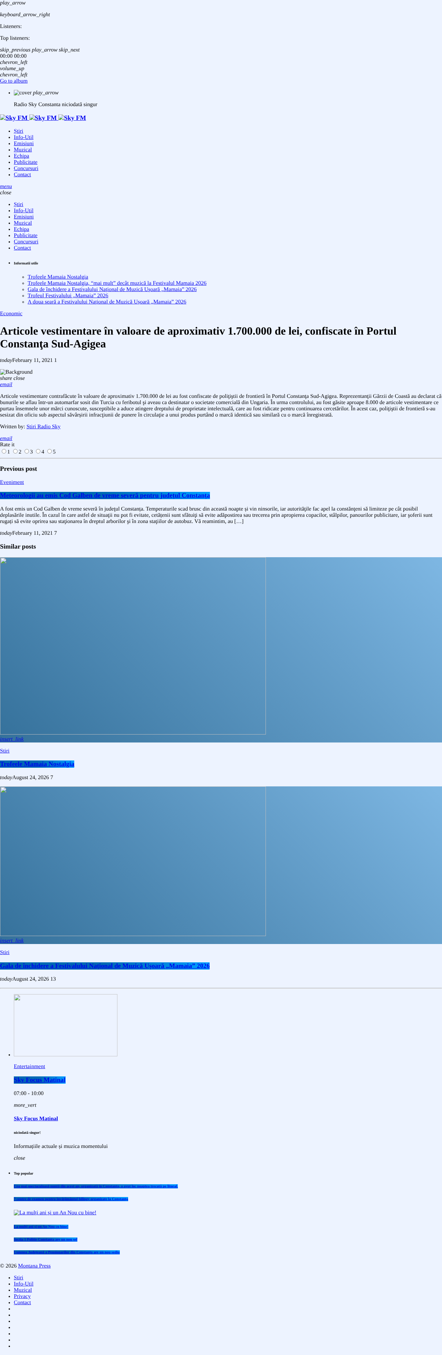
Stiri (5, 751)
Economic (11, 314)
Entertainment (29, 1066)
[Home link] (43, 118)
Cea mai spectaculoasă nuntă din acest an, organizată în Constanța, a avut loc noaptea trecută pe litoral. (96, 1186)
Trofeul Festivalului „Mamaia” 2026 (68, 296)
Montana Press (34, 1266)
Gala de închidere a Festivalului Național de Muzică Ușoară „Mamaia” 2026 (112, 289)
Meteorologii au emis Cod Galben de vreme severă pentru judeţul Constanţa (105, 495)
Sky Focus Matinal (40, 1080)
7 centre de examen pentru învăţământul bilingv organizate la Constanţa (71, 1199)
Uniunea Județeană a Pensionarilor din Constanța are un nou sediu (67, 1252)
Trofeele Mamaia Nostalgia (58, 277)
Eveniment (12, 482)
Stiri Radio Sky (44, 427)
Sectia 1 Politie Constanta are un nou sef (45, 1239)
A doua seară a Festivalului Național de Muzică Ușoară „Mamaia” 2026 (107, 302)
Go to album (14, 81)
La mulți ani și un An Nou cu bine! (41, 1227)
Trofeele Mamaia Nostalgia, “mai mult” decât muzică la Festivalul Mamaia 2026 (117, 283)
